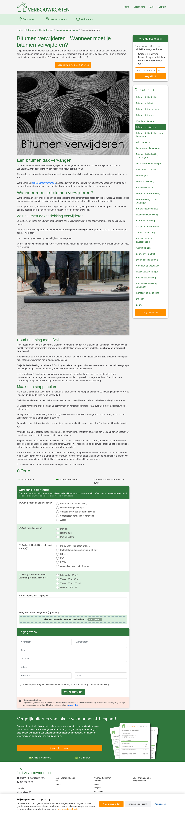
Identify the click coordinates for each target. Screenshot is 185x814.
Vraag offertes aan (150, 312)
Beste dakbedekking (146, 278)
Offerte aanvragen (73, 692)
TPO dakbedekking (145, 232)
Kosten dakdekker (144, 187)
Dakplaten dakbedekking (148, 193)
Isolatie (96, 784)
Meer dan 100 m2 (68, 587)
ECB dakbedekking (145, 221)
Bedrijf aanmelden (139, 781)
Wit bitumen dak (144, 142)
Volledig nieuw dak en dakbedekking (77, 511)
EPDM (63, 562)
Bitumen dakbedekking (67, 30)
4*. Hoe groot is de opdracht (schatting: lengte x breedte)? (33, 576)
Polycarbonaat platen (146, 169)
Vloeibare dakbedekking (148, 266)
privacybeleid (73, 705)
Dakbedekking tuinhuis (147, 260)
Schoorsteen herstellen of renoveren (77, 516)
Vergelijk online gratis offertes (73, 64)
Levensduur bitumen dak (148, 148)
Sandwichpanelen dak (147, 209)
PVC (62, 558)
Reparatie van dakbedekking (73, 503)
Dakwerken (30, 30)
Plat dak (64, 529)
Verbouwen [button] (29, 19)
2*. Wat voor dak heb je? (31, 528)
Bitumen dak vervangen (147, 109)
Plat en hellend (67, 537)
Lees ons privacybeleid (67, 809)
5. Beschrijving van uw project (33, 595)
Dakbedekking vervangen (72, 507)
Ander (63, 520)
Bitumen (64, 554)
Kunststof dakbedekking (147, 293)
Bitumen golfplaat (144, 103)
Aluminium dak (143, 248)
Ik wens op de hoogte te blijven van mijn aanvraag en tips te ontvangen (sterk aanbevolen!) (65, 684)
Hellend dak (66, 533)
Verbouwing (139, 7)
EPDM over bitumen (145, 254)
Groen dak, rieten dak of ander (74, 566)
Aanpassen (160, 804)
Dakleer (140, 299)
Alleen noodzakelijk (138, 804)
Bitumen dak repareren (147, 115)
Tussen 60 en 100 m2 (70, 583)
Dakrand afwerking (145, 181)
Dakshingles (142, 175)
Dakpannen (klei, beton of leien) (75, 546)
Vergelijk (149, 76)
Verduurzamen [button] (57, 19)
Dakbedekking (46, 30)
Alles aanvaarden (111, 804)
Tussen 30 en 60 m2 (70, 579)
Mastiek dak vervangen (147, 272)
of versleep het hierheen (64, 619)
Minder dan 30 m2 (69, 575)
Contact (162, 7)
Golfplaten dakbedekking (148, 226)
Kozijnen (97, 788)
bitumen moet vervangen (44, 183)
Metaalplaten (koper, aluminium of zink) (79, 550)
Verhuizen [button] (85, 19)
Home (126, 7)
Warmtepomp (99, 791)
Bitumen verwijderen (90, 30)
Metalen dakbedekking (147, 215)
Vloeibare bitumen (145, 121)
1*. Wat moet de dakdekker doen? (35, 502)
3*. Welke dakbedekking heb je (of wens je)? (35, 547)
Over (152, 7)
